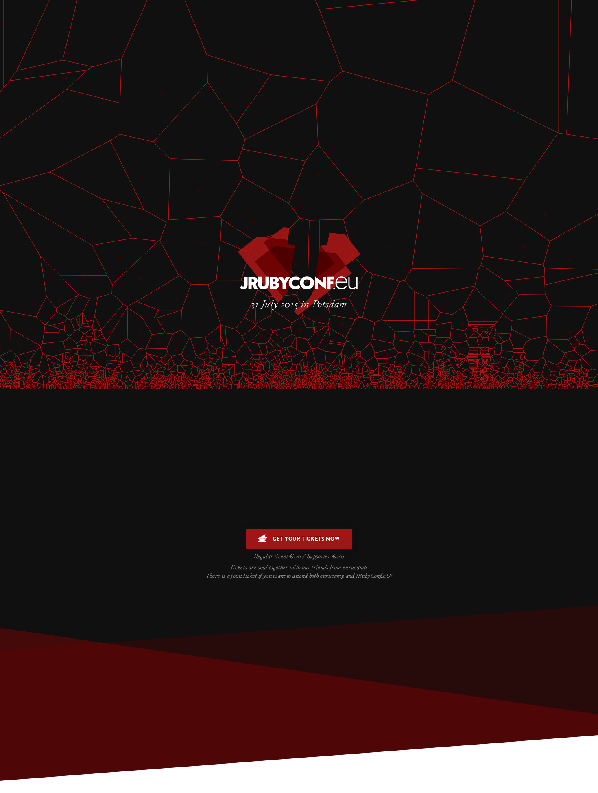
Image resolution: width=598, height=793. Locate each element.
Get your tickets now (305, 539)
